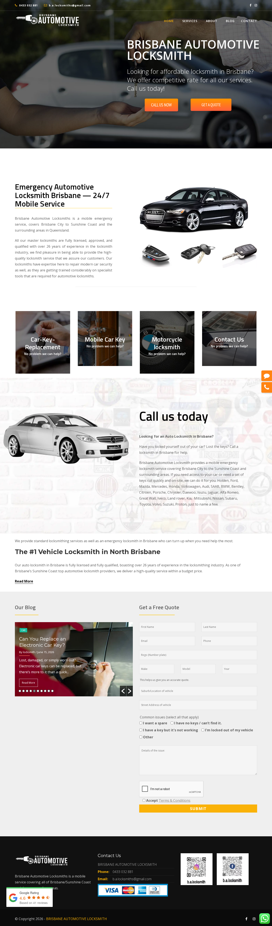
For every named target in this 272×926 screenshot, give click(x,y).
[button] (123, 691)
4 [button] (30, 691)
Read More (24, 581)
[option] (74, 659)
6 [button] (38, 691)
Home (169, 21)
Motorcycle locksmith (167, 343)
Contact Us (229, 339)
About (211, 21)
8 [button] (45, 691)
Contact (249, 21)
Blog (230, 21)
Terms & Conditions (174, 800)
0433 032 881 (28, 5)
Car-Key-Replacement (42, 343)
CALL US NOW (161, 105)
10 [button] (52, 691)
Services (189, 21)
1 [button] (19, 691)
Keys (23, 624)
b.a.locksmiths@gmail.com (70, 5)
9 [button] (48, 691)
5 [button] (34, 691)
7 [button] (41, 691)
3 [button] (27, 691)
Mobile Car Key (105, 339)
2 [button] (23, 691)
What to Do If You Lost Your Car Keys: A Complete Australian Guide (51, 639)
